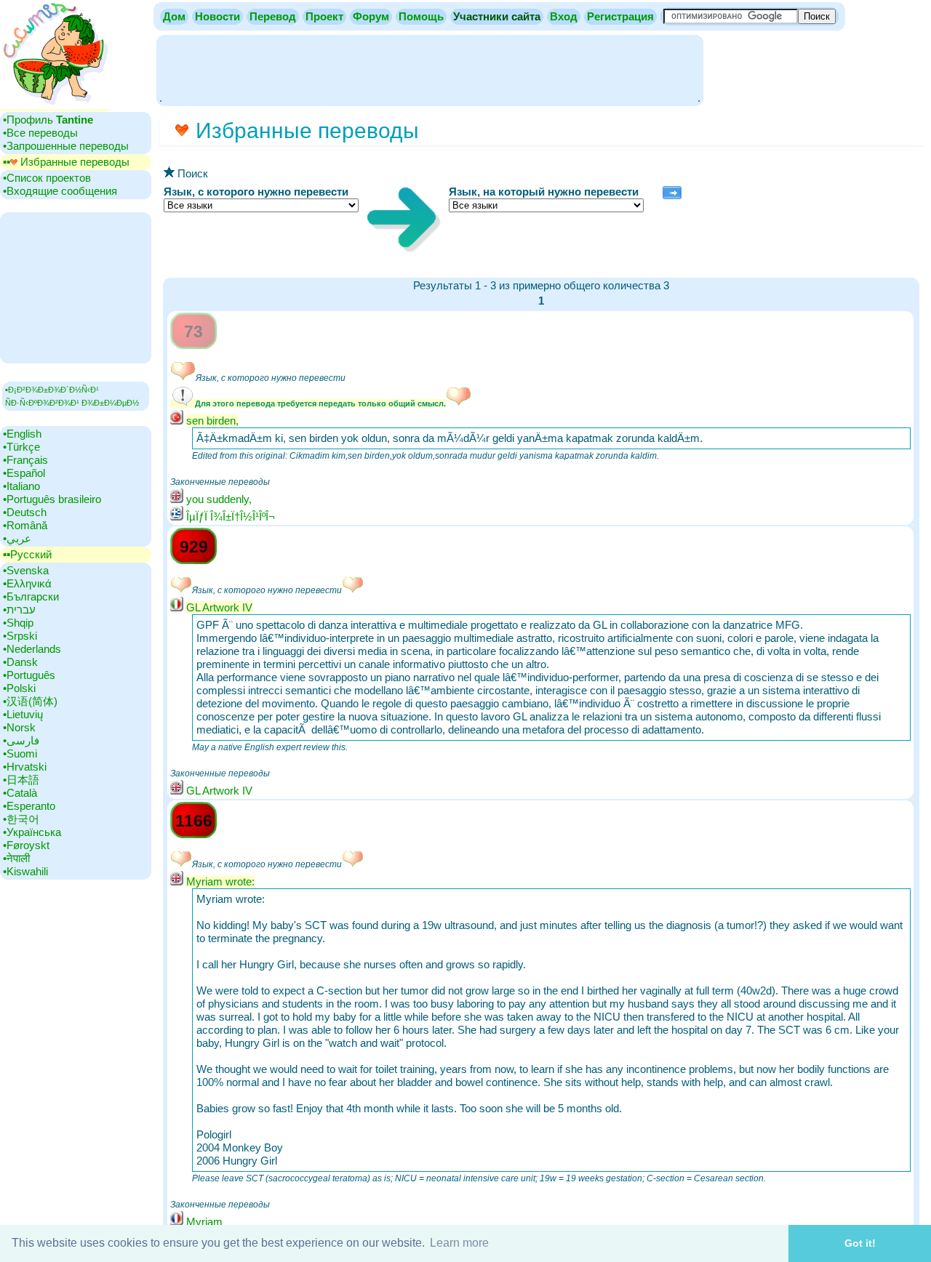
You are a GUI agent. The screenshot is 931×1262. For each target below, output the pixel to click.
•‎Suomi (20, 753)
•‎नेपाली (16, 858)
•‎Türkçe (21, 447)
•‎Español (24, 473)
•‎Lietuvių (23, 714)
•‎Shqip (18, 622)
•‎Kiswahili (25, 871)
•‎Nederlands (32, 649)
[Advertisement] (430, 69)
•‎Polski (19, 688)
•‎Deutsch (25, 512)
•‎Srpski (20, 636)
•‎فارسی (21, 740)
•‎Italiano (21, 486)
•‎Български (31, 596)
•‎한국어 (21, 819)
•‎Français (25, 460)
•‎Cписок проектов (47, 178)
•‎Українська (32, 832)
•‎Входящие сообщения (60, 191)
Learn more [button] (459, 1243)
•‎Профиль (48, 119)
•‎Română (25, 525)
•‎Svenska (26, 570)
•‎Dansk (20, 662)
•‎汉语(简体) (30, 701)
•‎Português (29, 675)
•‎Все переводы (40, 132)
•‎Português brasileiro (52, 499)
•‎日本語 (21, 779)
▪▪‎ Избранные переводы (66, 162)
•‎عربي (17, 538)
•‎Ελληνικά (27, 583)
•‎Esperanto (29, 806)
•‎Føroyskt (26, 845)
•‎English (22, 433)
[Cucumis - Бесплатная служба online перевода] (54, 105)
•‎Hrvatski (25, 766)
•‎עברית (19, 609)
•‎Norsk (19, 727)
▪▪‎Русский (27, 554)
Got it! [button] (860, 1243)
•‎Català (20, 793)
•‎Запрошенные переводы (66, 146)
